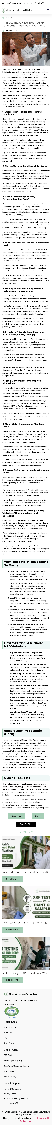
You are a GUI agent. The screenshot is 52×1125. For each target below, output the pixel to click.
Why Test (8, 1033)
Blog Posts (9, 1043)
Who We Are (10, 1027)
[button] (48, 10)
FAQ (6, 1038)
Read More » (13, 879)
